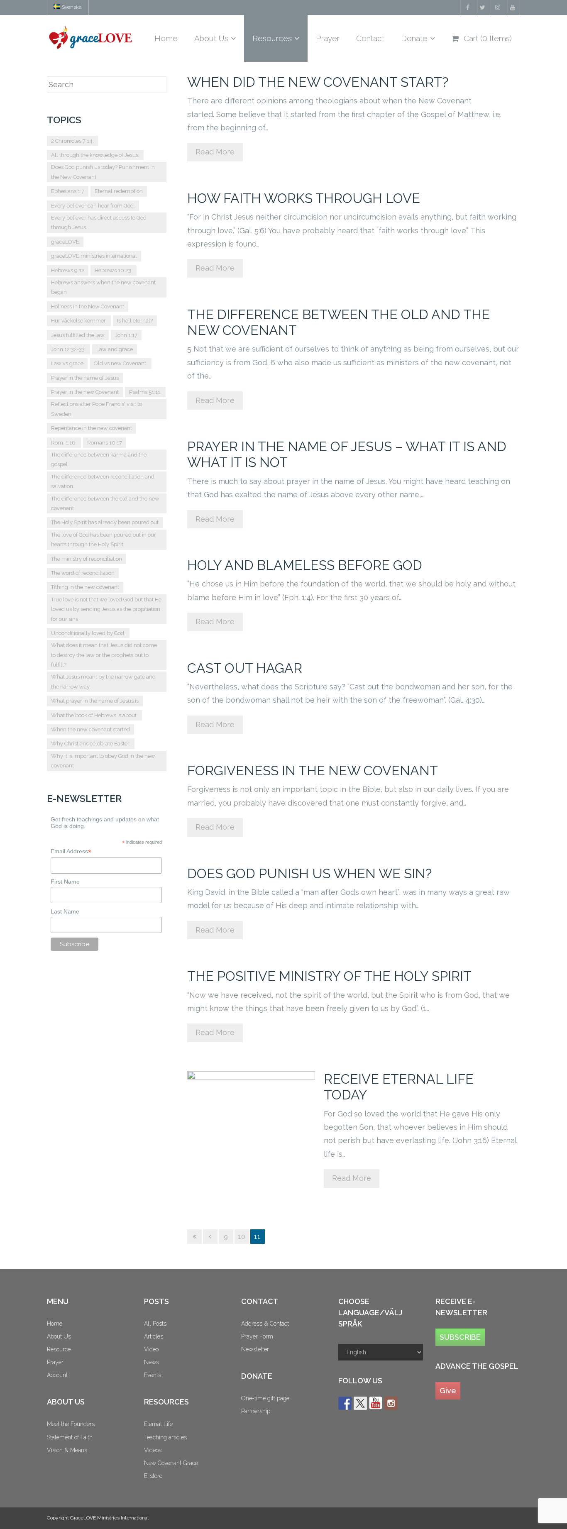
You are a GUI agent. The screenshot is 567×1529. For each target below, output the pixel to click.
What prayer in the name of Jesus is (95, 701)
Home (54, 1323)
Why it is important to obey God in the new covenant (103, 761)
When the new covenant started (90, 729)
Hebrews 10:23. (113, 270)
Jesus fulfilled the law (78, 335)
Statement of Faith (70, 1437)
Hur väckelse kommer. (79, 321)
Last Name (65, 911)
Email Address (71, 851)
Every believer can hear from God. (93, 206)
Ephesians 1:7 (67, 191)
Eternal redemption (119, 191)
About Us (59, 1336)
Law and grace (114, 349)
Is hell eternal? (135, 321)
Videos (152, 1450)
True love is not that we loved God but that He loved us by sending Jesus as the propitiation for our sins (106, 609)
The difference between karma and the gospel (99, 459)
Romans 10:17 (104, 443)
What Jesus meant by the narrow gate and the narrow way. (103, 681)
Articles (153, 1336)
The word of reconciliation (83, 573)
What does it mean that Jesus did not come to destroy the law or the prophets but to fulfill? (104, 655)
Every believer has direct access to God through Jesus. (99, 222)
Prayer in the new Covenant (85, 392)
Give (448, 1390)
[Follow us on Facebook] (345, 1403)
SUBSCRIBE (460, 1337)
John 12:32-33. (68, 349)
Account (57, 1375)
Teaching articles (165, 1437)
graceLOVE (65, 242)
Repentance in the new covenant (91, 428)
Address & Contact (265, 1323)
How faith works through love (303, 198)
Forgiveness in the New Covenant (312, 770)
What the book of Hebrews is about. (94, 715)
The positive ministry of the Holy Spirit (329, 976)
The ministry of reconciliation (86, 559)
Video (151, 1349)
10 (241, 1237)
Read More (215, 151)
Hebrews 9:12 (67, 270)
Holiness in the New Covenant (87, 306)
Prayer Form (257, 1336)
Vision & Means (67, 1450)
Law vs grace (67, 363)
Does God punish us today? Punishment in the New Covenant (103, 172)
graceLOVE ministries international (94, 256)
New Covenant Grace (171, 1463)
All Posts (155, 1323)
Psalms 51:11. (145, 392)
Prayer (55, 1362)
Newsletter (255, 1349)
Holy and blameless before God (304, 565)
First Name (65, 881)
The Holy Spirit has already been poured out (105, 522)
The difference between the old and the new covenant (105, 503)
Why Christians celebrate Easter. (90, 743)
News (151, 1362)
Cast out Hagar (244, 668)
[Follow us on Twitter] (360, 1403)
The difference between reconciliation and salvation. (102, 481)
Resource (59, 1349)
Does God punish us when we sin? (309, 873)
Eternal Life (158, 1424)
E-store (153, 1476)
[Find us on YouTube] (375, 1403)
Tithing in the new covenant (85, 587)
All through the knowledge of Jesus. (95, 155)
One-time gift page (265, 1398)
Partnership (255, 1411)
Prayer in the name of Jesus (85, 378)
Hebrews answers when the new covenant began (103, 287)
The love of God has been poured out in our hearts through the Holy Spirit (103, 539)
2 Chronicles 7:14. (72, 141)
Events (152, 1375)
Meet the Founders (71, 1424)
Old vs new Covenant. (120, 363)
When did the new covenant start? (317, 82)
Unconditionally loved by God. (88, 633)
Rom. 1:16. (64, 443)
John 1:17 (126, 335)
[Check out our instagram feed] (391, 1403)
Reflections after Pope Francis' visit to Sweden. (96, 409)
